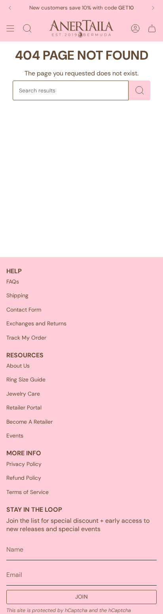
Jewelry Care (23, 393)
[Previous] (9, 7)
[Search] (139, 90)
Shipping (17, 295)
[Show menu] (10, 29)
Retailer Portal (24, 407)
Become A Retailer (29, 421)
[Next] (153, 7)
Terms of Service (27, 492)
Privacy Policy (24, 464)
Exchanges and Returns (36, 323)
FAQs (12, 281)
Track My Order (26, 337)
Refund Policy (23, 477)
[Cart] (152, 29)
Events (14, 435)
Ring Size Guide (25, 379)
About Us (18, 365)
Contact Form (23, 309)
